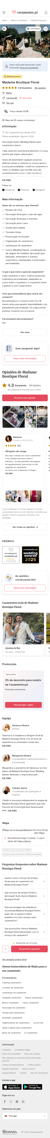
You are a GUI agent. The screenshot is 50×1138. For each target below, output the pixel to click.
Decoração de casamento (13, 1008)
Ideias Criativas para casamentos (16, 1028)
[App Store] (12, 1089)
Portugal (13, 1116)
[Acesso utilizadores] (46, 12)
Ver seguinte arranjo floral (14, 959)
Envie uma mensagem (25, 588)
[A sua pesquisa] (4, 29)
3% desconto (25, 98)
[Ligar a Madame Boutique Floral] (5, 949)
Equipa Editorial (9, 1073)
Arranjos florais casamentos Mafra (17, 850)
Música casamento (10, 1003)
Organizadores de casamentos (16, 1023)
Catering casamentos (11, 983)
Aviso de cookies (32, 1054)
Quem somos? (28, 1069)
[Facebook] (4, 1101)
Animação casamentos (12, 1018)
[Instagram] (23, 1101)
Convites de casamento (12, 988)
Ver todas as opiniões (23, 527)
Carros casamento (30, 1003)
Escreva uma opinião (25, 398)
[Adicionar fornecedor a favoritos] (45, 29)
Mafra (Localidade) (19, 20)
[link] (23, 634)
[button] (25, 353)
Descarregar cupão (23, 704)
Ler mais (6, 179)
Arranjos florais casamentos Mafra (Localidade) (22, 854)
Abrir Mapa (39, 833)
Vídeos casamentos (34, 998)
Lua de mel (38, 1023)
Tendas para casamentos (13, 1013)
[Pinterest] (16, 1101)
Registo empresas (10, 1069)
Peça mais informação (25, 358)
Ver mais (25, 332)
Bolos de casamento (11, 1033)
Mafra (5, 20)
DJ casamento (30, 1033)
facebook (9, 190)
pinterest (25, 190)
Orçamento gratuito (29, 949)
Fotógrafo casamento (11, 998)
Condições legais (22, 1050)
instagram (40, 190)
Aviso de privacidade (11, 1054)
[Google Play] (32, 1089)
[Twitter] (10, 1101)
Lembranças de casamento (14, 993)
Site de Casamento (39, 1073)
